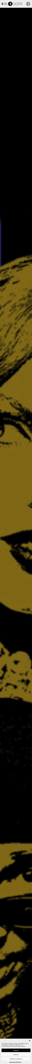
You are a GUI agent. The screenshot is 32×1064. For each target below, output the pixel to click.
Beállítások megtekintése (16, 1059)
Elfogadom (16, 1050)
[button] (29, 1040)
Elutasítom (16, 1054)
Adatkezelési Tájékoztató (15, 1062)
